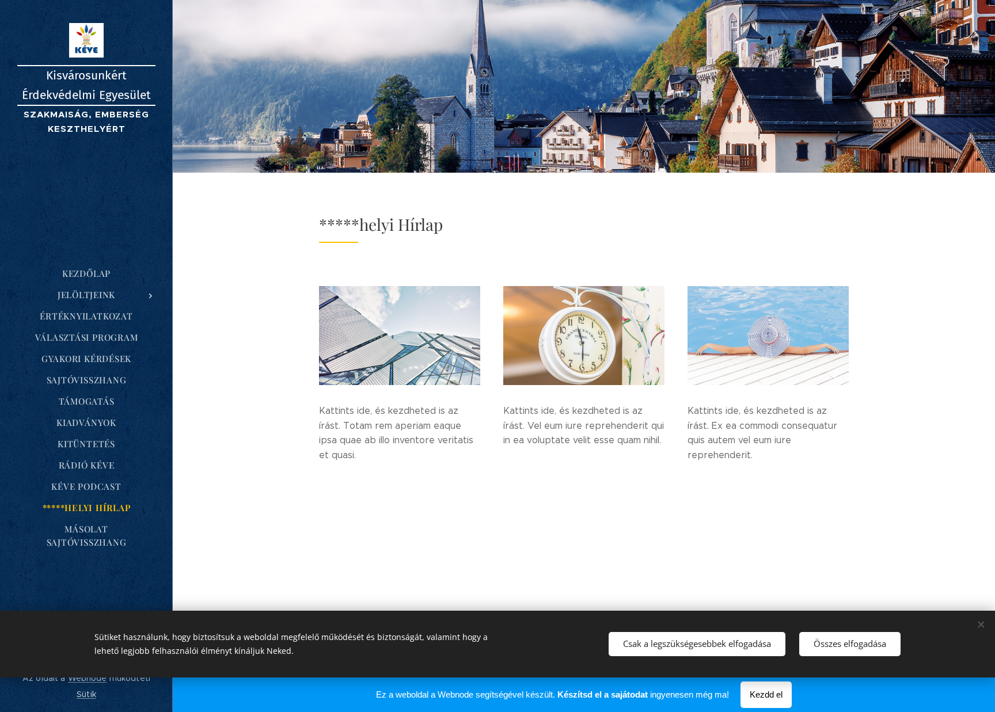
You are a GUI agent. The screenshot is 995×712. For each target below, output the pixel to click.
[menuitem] (86, 273)
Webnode (87, 678)
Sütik (86, 694)
